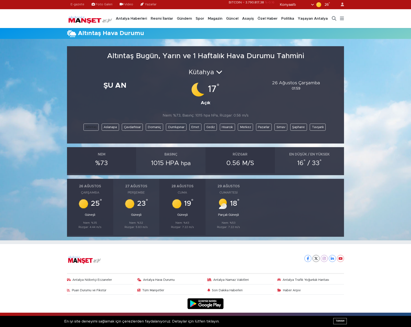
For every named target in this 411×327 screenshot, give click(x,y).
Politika (287, 18)
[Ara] (334, 18)
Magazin (215, 18)
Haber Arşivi (292, 290)
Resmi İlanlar (162, 18)
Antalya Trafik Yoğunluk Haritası (306, 279)
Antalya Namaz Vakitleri (231, 279)
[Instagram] (324, 258)
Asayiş (248, 18)
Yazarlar (150, 4)
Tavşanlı (318, 127)
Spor (200, 18)
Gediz (210, 127)
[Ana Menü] (342, 18)
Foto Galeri (104, 4)
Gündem (184, 18)
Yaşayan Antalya (313, 18)
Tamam (340, 321)
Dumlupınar (176, 127)
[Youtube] (340, 258)
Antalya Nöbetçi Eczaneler (92, 279)
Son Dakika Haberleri (227, 290)
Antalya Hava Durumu (159, 279)
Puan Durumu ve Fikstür (89, 290)
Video (128, 4)
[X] (316, 258)
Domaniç (154, 127)
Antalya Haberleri (131, 18)
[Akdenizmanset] (90, 18)
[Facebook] (307, 258)
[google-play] (206, 303)
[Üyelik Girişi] (340, 4)
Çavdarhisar (132, 127)
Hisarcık (227, 127)
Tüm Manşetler (153, 290)
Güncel (232, 18)
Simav (281, 127)
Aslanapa (110, 127)
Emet (195, 127)
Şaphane (298, 127)
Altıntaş (91, 127)
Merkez (245, 127)
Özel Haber (268, 18)
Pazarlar (264, 127)
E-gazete (77, 4)
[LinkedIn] (332, 258)
